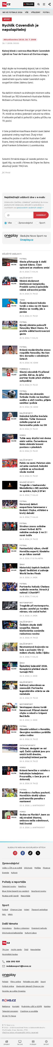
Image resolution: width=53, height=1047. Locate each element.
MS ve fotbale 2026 (12, 12)
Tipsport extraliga (39, 909)
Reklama (6, 1006)
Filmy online (15, 981)
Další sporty (26, 278)
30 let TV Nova (9, 1016)
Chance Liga (16, 909)
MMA (10, 914)
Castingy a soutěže (29, 1011)
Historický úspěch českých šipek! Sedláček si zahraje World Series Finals (34, 570)
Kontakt (15, 1006)
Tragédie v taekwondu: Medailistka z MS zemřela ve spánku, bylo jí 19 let (34, 488)
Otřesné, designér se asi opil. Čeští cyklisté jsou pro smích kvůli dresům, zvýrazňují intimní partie (35, 753)
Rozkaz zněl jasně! (10, 896)
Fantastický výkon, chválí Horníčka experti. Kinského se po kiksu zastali (34, 551)
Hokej (23, 435)
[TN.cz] (6, 4)
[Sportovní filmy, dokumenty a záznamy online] (11, 238)
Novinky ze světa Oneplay (14, 991)
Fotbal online (8, 986)
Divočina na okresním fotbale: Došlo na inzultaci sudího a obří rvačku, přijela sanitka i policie (35, 398)
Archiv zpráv (16, 949)
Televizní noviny (9, 886)
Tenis (22, 300)
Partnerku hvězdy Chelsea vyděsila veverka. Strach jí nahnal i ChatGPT (34, 590)
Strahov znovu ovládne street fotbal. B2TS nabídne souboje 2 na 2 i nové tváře (33, 531)
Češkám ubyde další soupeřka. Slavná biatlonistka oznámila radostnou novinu (32, 629)
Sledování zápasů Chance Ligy (30, 986)
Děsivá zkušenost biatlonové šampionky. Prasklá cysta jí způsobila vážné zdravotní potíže (34, 285)
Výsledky (35, 12)
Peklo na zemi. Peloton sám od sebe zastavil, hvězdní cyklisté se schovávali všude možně (35, 467)
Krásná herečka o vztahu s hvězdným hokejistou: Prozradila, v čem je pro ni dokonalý (35, 775)
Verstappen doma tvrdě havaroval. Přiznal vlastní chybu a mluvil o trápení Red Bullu (34, 712)
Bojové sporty (27, 482)
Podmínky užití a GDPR (31, 1006)
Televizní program (10, 1011)
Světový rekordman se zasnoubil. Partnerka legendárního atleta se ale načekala (34, 689)
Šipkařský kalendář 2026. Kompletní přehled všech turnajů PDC (33, 669)
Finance (46, 868)
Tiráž (26, 949)
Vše (26, 12)
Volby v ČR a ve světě (12, 868)
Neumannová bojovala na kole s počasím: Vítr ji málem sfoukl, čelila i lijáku (34, 650)
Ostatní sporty (27, 745)
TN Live (29, 4)
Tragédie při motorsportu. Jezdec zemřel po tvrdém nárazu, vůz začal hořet (34, 609)
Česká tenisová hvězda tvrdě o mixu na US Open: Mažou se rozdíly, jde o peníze (34, 307)
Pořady (5, 981)
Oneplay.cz (26, 239)
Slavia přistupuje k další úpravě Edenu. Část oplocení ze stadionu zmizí (34, 265)
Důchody (28, 868)
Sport (7, 19)
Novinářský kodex (10, 954)
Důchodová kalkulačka (12, 933)
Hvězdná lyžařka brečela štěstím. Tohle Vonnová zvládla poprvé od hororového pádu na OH (33, 420)
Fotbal (46, 12)
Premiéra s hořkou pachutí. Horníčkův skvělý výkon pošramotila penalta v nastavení (35, 797)
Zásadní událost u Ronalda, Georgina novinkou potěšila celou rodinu (35, 732)
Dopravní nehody (39, 928)
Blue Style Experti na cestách (15, 891)
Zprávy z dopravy (21, 928)
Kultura (14, 873)
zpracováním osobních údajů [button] (29, 208)
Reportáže (25, 896)
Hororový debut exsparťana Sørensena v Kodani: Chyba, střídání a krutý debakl (34, 508)
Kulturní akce (31, 933)
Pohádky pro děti (30, 981)
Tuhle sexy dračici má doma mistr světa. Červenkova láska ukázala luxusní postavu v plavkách (35, 442)
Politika (38, 868)
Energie (5, 873)
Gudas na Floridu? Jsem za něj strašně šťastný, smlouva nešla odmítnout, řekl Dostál (35, 819)
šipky (22, 565)
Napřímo (22, 886)
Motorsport (26, 603)
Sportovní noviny (38, 891)
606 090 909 (13, 961)
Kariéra (47, 1006)
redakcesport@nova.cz (18, 966)
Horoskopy (7, 928)
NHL (4, 914)
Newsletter (35, 949)
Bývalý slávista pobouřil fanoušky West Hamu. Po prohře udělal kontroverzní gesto (35, 329)
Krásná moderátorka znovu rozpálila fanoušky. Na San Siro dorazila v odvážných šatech (35, 354)
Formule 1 (25, 369)
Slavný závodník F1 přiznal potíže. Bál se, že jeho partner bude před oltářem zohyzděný (35, 376)
